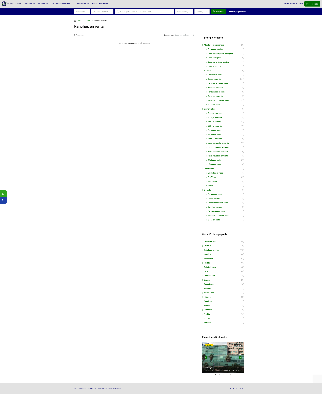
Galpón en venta (214, 134)
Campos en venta (215, 75)
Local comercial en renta (218, 143)
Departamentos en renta (218, 203)
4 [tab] (228, 375)
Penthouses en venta (216, 92)
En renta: (88, 21)
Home (79, 21)
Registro (299, 4)
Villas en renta (214, 220)
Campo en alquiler (215, 49)
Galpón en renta (214, 130)
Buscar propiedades (237, 11)
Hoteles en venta (215, 139)
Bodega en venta (215, 117)
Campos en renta (215, 194)
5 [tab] (232, 375)
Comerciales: (209, 109)
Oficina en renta (214, 160)
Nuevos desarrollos (100, 4)
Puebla (207, 263)
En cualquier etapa (215, 173)
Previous (206, 357)
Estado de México (211, 250)
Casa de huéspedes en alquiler (220, 53)
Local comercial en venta (218, 147)
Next (240, 357)
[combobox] (82, 11)
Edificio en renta (214, 122)
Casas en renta (214, 198)
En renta (41, 4)
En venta (28, 4)
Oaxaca (207, 280)
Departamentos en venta (218, 83)
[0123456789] (3, 193)
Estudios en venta (215, 87)
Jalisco (207, 271)
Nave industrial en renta (218, 151)
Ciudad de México (211, 241)
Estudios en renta (215, 207)
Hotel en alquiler (215, 66)
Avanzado (219, 11)
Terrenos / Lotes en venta (218, 100)
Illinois (207, 318)
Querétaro (208, 301)
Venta (210, 186)
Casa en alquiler (214, 58)
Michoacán (208, 258)
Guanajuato (209, 284)
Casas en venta (214, 79)
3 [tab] (224, 375)
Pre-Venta (212, 177)
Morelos (207, 254)
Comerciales (81, 4)
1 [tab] (217, 375)
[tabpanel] (223, 357)
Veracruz (208, 322)
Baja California (210, 267)
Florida (207, 314)
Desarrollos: (209, 169)
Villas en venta (214, 105)
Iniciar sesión (289, 4)
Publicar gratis (312, 4)
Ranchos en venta (215, 96)
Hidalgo (207, 297)
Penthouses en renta (216, 211)
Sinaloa (207, 305)
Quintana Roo (209, 276)
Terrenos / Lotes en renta (218, 215)
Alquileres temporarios (60, 4)
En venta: (208, 70)
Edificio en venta (215, 126)
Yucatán (207, 288)
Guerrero (207, 246)
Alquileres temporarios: (214, 45)
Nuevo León (209, 293)
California (208, 310)
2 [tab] (220, 375)
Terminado (212, 181)
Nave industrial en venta (218, 156)
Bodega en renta (215, 113)
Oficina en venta (214, 164)
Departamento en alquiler (218, 62)
